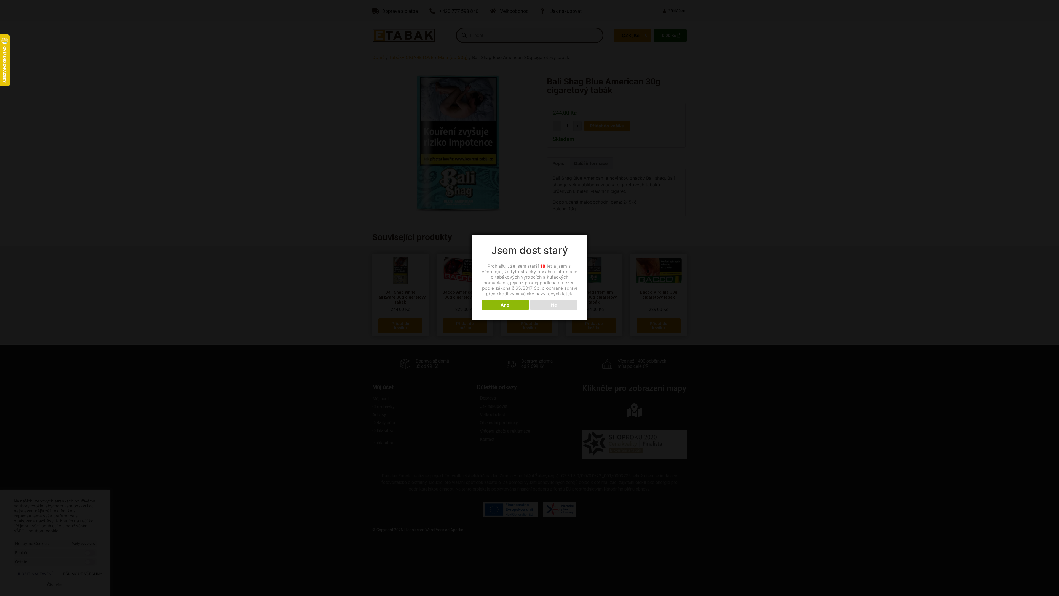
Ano (505, 305)
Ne (554, 305)
